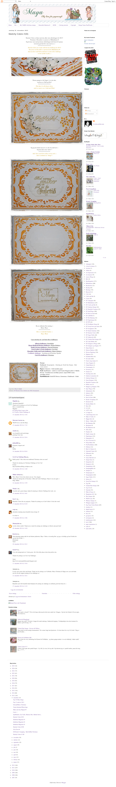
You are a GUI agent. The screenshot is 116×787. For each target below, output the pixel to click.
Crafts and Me (89, 296)
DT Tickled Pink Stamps (92, 339)
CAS (87, 294)
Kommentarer (90, 114)
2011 (13, 767)
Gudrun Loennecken (91, 376)
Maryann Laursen (17, 420)
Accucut (88, 268)
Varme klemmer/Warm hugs (20, 707)
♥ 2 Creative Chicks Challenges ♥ (21, 412)
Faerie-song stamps (91, 361)
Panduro (88, 432)
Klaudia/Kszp (90, 214)
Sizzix (87, 455)
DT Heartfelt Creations (92, 309)
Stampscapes (89, 473)
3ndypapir (88, 264)
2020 (13, 678)
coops (14, 509)
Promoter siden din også (89, 43)
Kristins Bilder (89, 404)
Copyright (73, 25)
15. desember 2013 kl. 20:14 (20, 437)
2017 (13, 685)
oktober (16, 740)
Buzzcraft (88, 292)
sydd (87, 526)
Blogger (64, 782)
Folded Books (89, 365)
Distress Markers (90, 350)
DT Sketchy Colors (18, 390)
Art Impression (90, 272)
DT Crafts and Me (90, 305)
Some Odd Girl (90, 457)
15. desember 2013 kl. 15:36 (20, 414)
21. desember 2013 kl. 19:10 (20, 563)
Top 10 (88, 488)
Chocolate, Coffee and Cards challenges (39, 351)
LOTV (87, 410)
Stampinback (89, 466)
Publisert (88, 447)
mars (15, 757)
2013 (13, 695)
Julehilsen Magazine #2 (19, 722)
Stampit (88, 470)
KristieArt (88, 402)
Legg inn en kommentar (17, 590)
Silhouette (88, 453)
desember (16, 698)
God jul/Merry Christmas (19, 705)
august (15, 745)
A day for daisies (90, 266)
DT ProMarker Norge (91, 324)
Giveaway (88, 369)
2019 (13, 681)
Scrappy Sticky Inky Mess (93, 144)
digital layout (89, 509)
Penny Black (89, 442)
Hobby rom (89, 384)
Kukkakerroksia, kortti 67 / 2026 (98, 248)
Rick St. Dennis (90, 449)
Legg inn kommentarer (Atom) (23, 596)
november (16, 737)
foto (87, 513)
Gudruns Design (90, 378)
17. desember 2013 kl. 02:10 (20, 504)
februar (16, 759)
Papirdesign (89, 436)
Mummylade (16, 523)
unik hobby (89, 528)
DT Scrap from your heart (92, 326)
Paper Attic (89, 164)
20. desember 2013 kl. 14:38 (20, 528)
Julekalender (89, 391)
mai (15, 752)
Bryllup (88, 288)
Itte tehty (88, 246)
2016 (13, 688)
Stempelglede (36, 390)
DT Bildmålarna (90, 303)
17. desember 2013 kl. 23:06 (20, 518)
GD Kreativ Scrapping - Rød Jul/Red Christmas (25, 732)
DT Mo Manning (90, 318)
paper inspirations (90, 524)
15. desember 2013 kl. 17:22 (20, 425)
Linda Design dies (90, 414)
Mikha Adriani (17, 474)
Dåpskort (88, 354)
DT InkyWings (90, 311)
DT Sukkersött (89, 337)
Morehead (88, 425)
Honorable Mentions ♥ (44, 25)
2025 (13, 666)
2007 (13, 777)
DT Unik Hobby (90, 341)
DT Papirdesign (90, 320)
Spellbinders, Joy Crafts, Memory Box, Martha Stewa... (27, 714)
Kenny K (88, 395)
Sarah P (15, 550)
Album (87, 270)
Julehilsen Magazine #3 (19, 719)
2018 (13, 683)
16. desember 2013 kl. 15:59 (20, 483)
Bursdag (88, 290)
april (15, 755)
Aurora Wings (89, 277)
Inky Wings (89, 389)
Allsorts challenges (40, 343)
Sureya (87, 479)
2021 (13, 676)
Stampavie (88, 464)
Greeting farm (89, 374)
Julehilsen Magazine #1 (19, 724)
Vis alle (104, 257)
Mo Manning (89, 423)
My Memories (89, 427)
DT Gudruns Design (91, 307)
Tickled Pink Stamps (91, 485)
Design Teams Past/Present (85, 25)
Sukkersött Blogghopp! (23, 619)
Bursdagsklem (97, 203)
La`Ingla (88, 412)
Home (10, 25)
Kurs (87, 406)
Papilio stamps (89, 434)
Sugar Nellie (89, 477)
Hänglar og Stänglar (91, 386)
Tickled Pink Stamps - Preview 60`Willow (29, 628)
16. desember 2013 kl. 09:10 (20, 451)
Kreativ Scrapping (91, 201)
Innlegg (88, 110)
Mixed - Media (90, 421)
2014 (13, 693)
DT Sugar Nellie (90, 335)
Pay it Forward (90, 440)
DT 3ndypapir (89, 300)
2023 (13, 671)
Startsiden (44, 593)
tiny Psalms (96, 166)
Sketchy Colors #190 (18, 727)
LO (87, 408)
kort (28, 390)
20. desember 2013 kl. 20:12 (20, 544)
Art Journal (89, 275)
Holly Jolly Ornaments (96, 191)
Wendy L (15, 489)
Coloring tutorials (63, 25)
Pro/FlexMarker (90, 445)
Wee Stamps (89, 496)
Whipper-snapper (90, 503)
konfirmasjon (89, 520)
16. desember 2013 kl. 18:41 (20, 493)
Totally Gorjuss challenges (39, 347)
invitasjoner (89, 518)
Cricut (87, 298)
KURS (54, 25)
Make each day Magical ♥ (19, 710)
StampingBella (89, 468)
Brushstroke (89, 285)
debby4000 (15, 443)
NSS (31, 390)
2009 (13, 772)
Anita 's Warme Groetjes (93, 152)
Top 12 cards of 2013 (18, 702)
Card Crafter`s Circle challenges (41, 349)
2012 (13, 765)
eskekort (88, 511)
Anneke (15, 431)
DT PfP (88, 322)
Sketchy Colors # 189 (18, 734)
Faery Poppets (89, 363)
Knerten (15, 534)
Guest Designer (90, 380)
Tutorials (88, 490)
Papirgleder (89, 438)
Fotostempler (89, 367)
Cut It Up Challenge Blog (20, 457)
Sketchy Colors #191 (18, 717)
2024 (13, 668)
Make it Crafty (89, 417)
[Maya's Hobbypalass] (85, 42)
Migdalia (15, 401)
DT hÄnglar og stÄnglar (92, 346)
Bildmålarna (89, 283)
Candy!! (20, 610)
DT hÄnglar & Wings (91, 343)
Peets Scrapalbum (91, 189)
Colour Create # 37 (22, 646)
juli (15, 747)
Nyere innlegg (12, 593)
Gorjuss (88, 371)
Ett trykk (88, 359)
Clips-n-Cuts (89, 226)
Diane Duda (89, 348)
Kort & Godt (89, 397)
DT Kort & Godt (90, 313)
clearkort (88, 507)
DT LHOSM (89, 315)
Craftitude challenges (34, 353)
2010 (13, 770)
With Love (96, 153)
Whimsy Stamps (90, 501)
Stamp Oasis (89, 460)
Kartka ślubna (97, 215)
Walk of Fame (89, 492)
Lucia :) (15, 712)
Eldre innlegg (76, 593)
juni (15, 750)
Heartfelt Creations (91, 382)
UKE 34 (96, 235)
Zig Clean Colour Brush (92, 505)
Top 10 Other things (18, 700)
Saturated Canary (90, 451)
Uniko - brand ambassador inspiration (97, 179)
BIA (87, 279)
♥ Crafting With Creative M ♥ (20, 410)
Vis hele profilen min (98, 124)
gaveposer (88, 516)
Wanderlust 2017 (90, 494)
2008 (13, 775)
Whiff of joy (89, 498)
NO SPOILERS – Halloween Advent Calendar (95, 228)
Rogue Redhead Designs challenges (39, 345)
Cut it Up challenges (41, 355)
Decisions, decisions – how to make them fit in (95, 146)
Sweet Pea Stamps (90, 481)
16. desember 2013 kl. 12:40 (20, 469)
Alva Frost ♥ (16, 729)
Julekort (25, 390)
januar (15, 762)
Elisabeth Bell (89, 356)
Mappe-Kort (89, 419)
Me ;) (15, 25)
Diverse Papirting (90, 352)
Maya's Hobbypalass (89, 40)
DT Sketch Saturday (91, 331)
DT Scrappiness (90, 328)
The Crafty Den (90, 177)
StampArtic (89, 462)
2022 (13, 673)
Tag (87, 483)
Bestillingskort (89, 281)
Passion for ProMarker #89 (24, 637)
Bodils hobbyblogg (91, 233)
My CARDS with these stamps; (28, 25)
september (16, 742)
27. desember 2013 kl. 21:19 (20, 586)
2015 (13, 690)
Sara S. (15, 499)
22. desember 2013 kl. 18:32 (20, 575)
